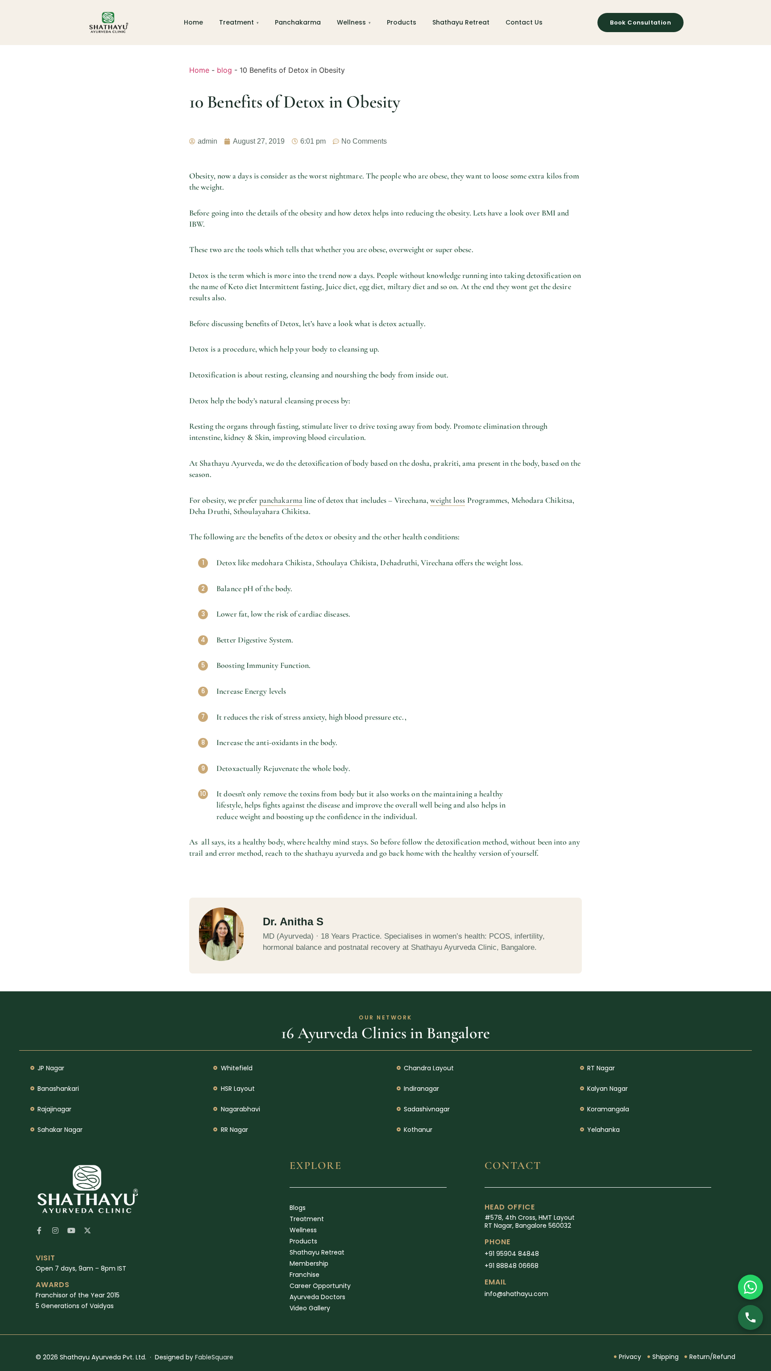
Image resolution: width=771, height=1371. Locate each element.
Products (401, 22)
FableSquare (214, 1357)
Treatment (236, 22)
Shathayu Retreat (460, 22)
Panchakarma (298, 22)
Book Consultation (640, 22)
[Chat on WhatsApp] (750, 1287)
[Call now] (750, 1317)
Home (193, 22)
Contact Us (524, 22)
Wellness (351, 22)
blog (224, 70)
